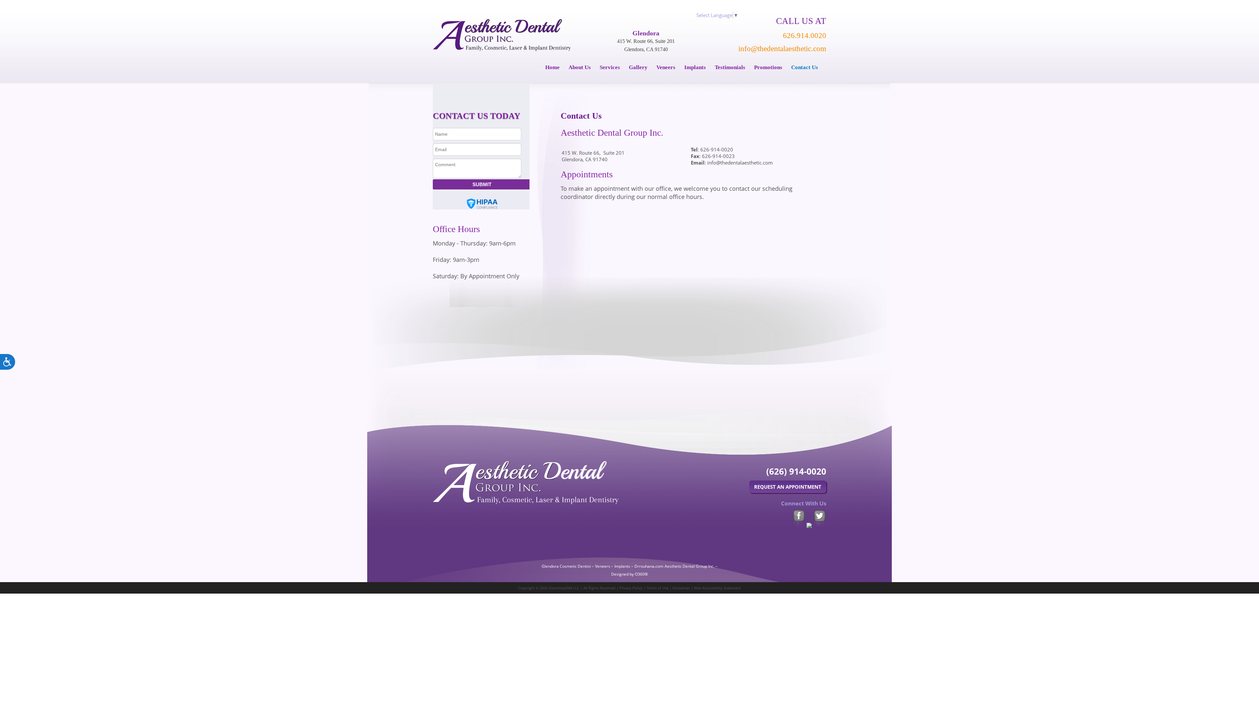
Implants (695, 67)
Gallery (638, 67)
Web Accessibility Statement (717, 587)
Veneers (665, 67)
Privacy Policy (631, 587)
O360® (641, 574)
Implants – (623, 566)
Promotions (768, 67)
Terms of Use (658, 587)
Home (552, 67)
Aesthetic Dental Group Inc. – (691, 566)
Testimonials (730, 67)
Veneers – (604, 566)
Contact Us (804, 67)
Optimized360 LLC (564, 587)
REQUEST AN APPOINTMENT (787, 486)
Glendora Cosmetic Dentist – (568, 566)
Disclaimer (681, 587)
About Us (580, 67)
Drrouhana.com (648, 566)
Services (610, 67)
